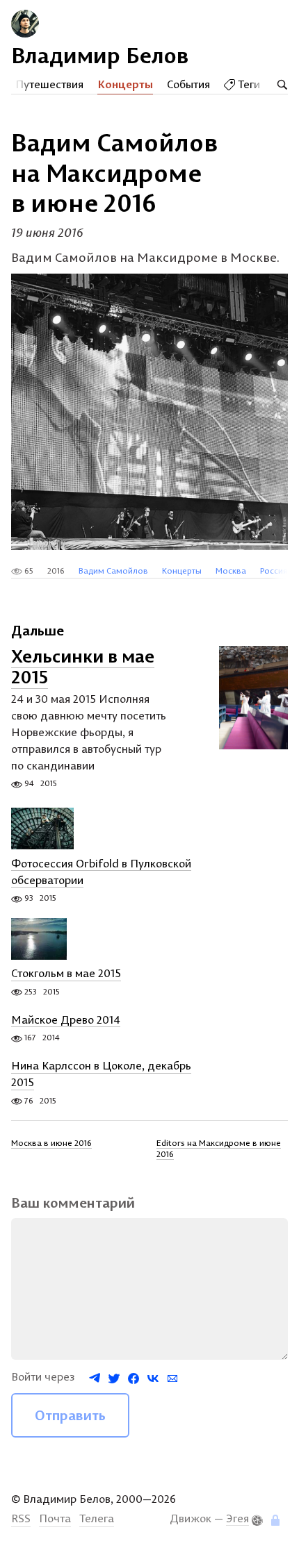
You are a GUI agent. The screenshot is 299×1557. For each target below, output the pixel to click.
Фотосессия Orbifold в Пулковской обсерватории (101, 871)
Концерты (125, 84)
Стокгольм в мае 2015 (66, 974)
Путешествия (49, 84)
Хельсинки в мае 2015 (82, 666)
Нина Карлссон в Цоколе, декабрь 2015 (101, 1074)
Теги (247, 84)
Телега (96, 1518)
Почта (55, 1518)
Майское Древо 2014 (65, 1019)
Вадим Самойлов (113, 570)
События (188, 84)
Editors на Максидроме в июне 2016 (218, 1148)
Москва (231, 570)
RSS (21, 1518)
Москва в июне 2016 (51, 1143)
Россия (274, 570)
